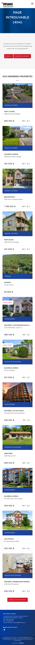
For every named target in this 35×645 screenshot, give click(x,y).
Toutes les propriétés (17, 599)
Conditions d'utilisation (19, 639)
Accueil (8, 56)
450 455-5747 (10, 619)
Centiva (21, 643)
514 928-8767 (10, 621)
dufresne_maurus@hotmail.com (16, 622)
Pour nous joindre (22, 56)
